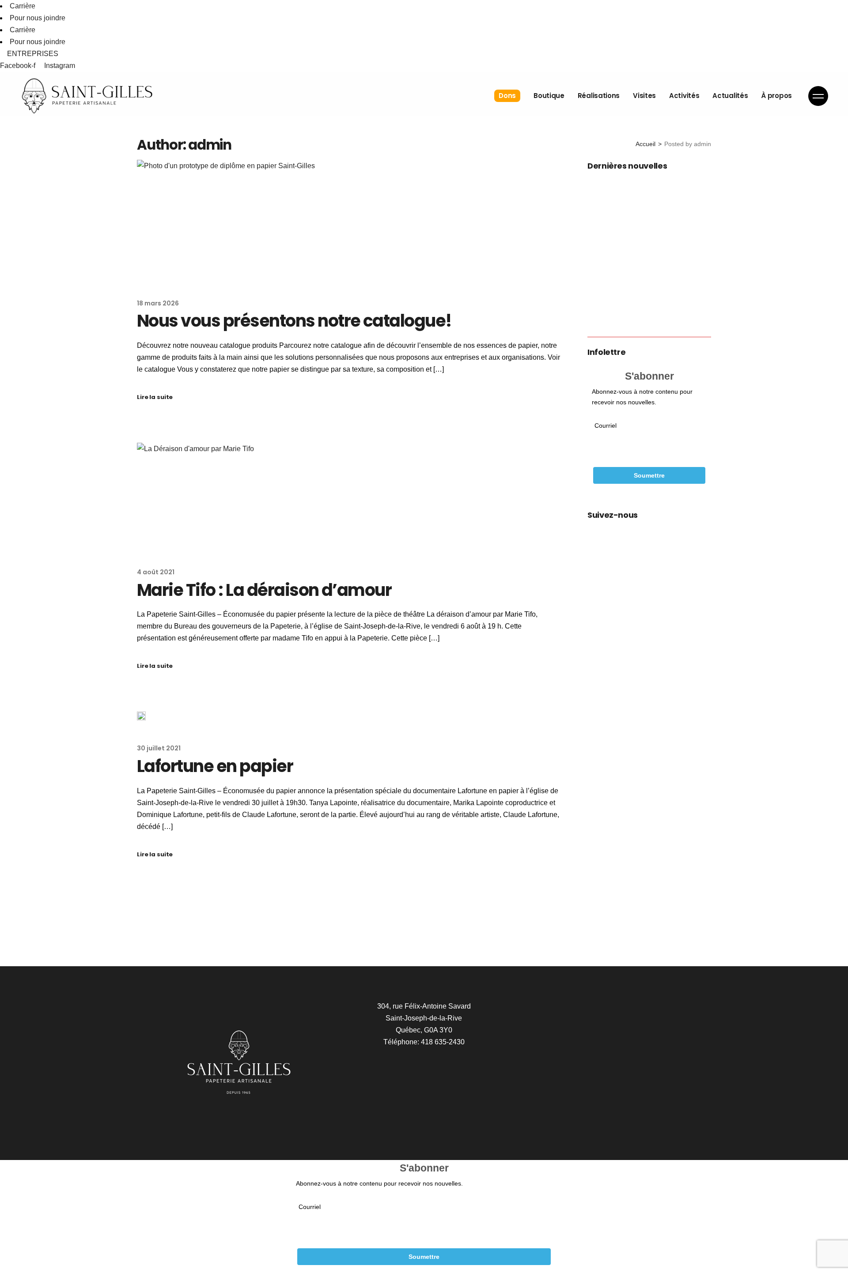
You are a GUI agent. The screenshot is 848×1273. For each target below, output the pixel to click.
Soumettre (649, 475)
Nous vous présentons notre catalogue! (294, 320)
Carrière (22, 6)
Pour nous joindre (37, 18)
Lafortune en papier (215, 766)
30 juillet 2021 (159, 748)
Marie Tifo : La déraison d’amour (264, 590)
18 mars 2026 (158, 303)
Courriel (605, 425)
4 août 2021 (155, 572)
